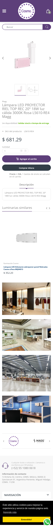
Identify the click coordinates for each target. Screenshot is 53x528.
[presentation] (46, 208)
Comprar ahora (26, 168)
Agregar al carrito (28, 159)
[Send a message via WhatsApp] (47, 522)
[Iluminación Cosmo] (26, 10)
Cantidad (6, 147)
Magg (4, 101)
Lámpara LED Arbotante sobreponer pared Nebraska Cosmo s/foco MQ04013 (25, 268)
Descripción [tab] (26, 184)
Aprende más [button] (10, 512)
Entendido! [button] (26, 519)
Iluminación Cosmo (11, 263)
